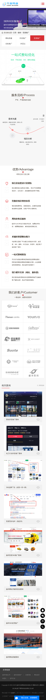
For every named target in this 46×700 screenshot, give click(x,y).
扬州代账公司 (6, 675)
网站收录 (37, 675)
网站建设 (34, 693)
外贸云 (22, 44)
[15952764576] (42, 627)
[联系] (42, 621)
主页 (14, 33)
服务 (19, 33)
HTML (9, 693)
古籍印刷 (28, 675)
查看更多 (41, 385)
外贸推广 (41, 693)
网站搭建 (8, 38)
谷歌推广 (8, 44)
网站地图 (4, 693)
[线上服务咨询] (42, 610)
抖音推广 (23, 38)
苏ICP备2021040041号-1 (24, 693)
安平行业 (12, 678)
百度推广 (26, 33)
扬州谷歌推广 (18, 675)
